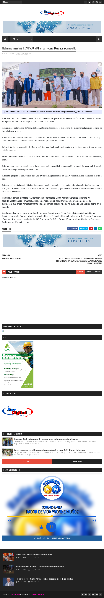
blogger (80, 272)
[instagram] (96, 2)
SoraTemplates (15, 594)
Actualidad (27, 461)
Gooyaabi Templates (38, 594)
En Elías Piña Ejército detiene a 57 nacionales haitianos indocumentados (40, 566)
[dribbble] (93, 2)
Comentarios (77, 461)
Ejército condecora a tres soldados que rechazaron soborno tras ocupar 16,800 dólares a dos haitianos (49, 449)
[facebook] (85, 2)
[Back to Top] (100, 594)
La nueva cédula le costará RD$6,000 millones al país (34, 554)
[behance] (100, 2)
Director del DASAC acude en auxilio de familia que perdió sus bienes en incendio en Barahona (46, 439)
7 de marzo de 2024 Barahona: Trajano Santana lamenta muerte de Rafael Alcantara (44, 578)
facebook (97, 272)
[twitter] (89, 2)
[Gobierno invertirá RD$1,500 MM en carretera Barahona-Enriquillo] (52, 84)
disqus (88, 272)
